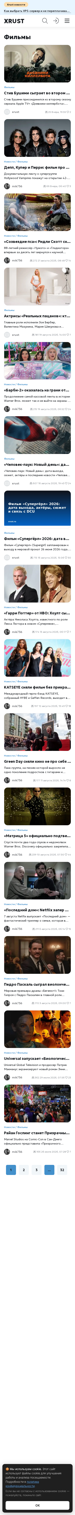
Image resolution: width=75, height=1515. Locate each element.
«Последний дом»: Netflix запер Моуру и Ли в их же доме (37, 910)
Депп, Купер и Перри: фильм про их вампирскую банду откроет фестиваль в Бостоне (37, 167)
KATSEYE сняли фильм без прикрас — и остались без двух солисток (37, 687)
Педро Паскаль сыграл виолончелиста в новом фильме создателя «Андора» (37, 984)
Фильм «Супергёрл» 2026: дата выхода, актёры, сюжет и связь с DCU (37, 538)
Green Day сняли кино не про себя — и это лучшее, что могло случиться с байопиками (37, 761)
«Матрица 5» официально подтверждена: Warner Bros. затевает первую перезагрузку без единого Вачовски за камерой (37, 835)
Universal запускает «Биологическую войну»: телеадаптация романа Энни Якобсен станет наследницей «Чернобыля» (37, 1058)
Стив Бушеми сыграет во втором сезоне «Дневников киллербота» (37, 93)
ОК (37, 1505)
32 (62, 1170)
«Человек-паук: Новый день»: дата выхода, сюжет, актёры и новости (37, 464)
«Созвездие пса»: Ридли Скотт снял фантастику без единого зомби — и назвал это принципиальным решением (37, 241)
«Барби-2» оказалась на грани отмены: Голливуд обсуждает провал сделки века (37, 390)
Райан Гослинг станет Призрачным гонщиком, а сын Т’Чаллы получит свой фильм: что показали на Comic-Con (37, 1133)
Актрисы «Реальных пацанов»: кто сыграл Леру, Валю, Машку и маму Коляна (37, 316)
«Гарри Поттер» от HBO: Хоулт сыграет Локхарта (37, 613)
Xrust (14, 21)
